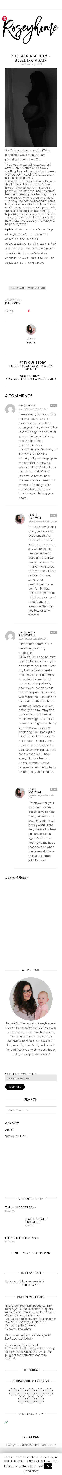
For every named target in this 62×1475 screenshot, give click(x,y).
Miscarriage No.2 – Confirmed (31, 379)
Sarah (31, 342)
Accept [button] (51, 1466)
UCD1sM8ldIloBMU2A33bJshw (24, 1348)
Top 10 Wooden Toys (20, 1207)
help (30, 1338)
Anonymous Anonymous (27, 634)
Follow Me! (31, 1285)
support (10, 1358)
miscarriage (17, 288)
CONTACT (12, 1123)
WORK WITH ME (16, 1136)
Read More (31, 1471)
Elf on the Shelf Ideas (21, 1238)
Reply (53, 405)
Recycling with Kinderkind (36, 1221)
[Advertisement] (31, 1167)
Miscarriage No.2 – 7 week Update (31, 367)
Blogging (10, 1211)
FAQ (40, 1351)
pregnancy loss (36, 288)
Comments (13, 300)
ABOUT (10, 1130)
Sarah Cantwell (35, 516)
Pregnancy (12, 303)
